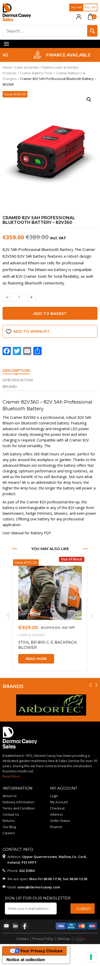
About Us (10, 795)
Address (56, 814)
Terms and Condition (19, 808)
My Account (59, 802)
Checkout (57, 808)
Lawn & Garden (27, 67)
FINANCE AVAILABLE (62, 55)
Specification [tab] (18, 380)
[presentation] (8, 616)
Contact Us (11, 814)
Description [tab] (16, 370)
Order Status (60, 820)
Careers (9, 833)
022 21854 (26, 870)
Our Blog (9, 826)
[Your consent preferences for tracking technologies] (91, 957)
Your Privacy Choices (41, 950)
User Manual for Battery (23, 532)
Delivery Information (18, 802)
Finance (56, 826)
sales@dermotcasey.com (38, 887)
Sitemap (63, 938)
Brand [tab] (10, 386)
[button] (89, 99)
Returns (9, 820)
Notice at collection (25, 959)
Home (7, 67)
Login (54, 795)
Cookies (22, 938)
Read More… (13, 776)
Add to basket (50, 313)
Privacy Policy (42, 938)
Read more (36, 659)
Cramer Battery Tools (36, 73)
